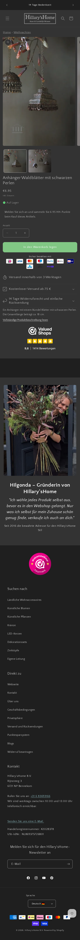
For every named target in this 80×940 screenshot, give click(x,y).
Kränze (11, 625)
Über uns (13, 701)
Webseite (13, 684)
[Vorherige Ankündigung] (7, 5)
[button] (7, 18)
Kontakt (12, 692)
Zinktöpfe (13, 650)
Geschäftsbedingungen (21, 709)
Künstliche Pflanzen (19, 616)
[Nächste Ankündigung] (73, 5)
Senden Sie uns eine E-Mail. (25, 821)
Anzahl (6, 225)
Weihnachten (22, 32)
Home (7, 32)
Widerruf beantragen (20, 752)
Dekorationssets (17, 642)
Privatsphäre (15, 718)
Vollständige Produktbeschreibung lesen (25, 320)
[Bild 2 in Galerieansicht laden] (39, 161)
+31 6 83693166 (40, 796)
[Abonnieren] (68, 864)
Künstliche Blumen (18, 608)
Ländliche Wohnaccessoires (24, 600)
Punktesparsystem (18, 735)
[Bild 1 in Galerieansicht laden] (15, 161)
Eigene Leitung (16, 658)
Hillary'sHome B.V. (34, 930)
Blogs (10, 743)
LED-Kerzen (14, 633)
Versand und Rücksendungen (25, 726)
